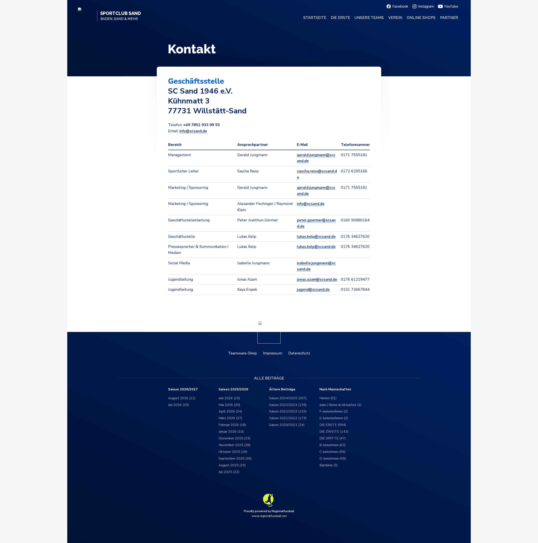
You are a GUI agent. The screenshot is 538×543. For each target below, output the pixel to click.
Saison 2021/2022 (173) (288, 418)
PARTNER (449, 17)
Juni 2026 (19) (229, 398)
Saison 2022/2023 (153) (288, 411)
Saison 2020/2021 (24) (287, 425)
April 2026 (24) (230, 411)
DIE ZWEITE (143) (333, 431)
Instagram (426, 6)
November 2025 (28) (235, 445)
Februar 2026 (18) (232, 425)
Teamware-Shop (242, 353)
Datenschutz (299, 353)
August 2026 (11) (181, 398)
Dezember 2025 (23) (235, 438)
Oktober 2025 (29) (233, 451)
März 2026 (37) (230, 418)
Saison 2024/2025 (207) (288, 398)
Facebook (400, 6)
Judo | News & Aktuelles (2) (340, 405)
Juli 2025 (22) (229, 472)
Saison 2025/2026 (233, 389)
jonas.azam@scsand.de (317, 279)
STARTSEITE (314, 17)
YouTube (451, 6)
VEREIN (395, 17)
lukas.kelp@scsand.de (316, 236)
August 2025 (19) (232, 465)
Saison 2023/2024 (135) (288, 405)
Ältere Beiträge (282, 389)
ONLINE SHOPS (421, 17)
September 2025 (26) (235, 458)
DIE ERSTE (340, 17)
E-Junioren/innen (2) (333, 418)
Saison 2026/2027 (183, 389)
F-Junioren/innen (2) (333, 411)
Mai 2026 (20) (229, 405)
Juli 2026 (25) (178, 405)
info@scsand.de (193, 130)
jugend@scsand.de (313, 289)
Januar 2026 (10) (231, 431)
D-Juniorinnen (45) (332, 458)
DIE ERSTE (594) (332, 425)
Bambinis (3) (328, 465)
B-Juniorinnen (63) (332, 445)
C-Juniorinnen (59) (332, 451)
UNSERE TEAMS (369, 17)
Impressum (272, 353)
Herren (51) (328, 398)
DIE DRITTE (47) (332, 438)
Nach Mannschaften (335, 389)
